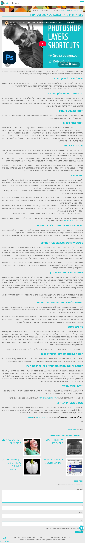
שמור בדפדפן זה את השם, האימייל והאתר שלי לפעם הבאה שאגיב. (64, 528)
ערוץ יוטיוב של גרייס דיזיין (48, 398)
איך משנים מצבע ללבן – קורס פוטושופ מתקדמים (11, 464)
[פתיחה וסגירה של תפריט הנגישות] (81, 527)
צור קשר (34, 537)
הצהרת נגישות (66, 537)
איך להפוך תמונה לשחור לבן (54, 441)
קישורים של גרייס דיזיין (22, 537)
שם (82, 505)
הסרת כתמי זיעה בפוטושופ (11, 441)
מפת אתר (42, 537)
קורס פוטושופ (69, 221)
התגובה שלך (79, 489)
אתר (82, 520)
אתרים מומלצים (53, 537)
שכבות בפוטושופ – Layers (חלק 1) (54, 461)
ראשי (81, 10)
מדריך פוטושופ (64, 10)
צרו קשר (31, 417)
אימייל (81, 513)
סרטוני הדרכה (74, 10)
